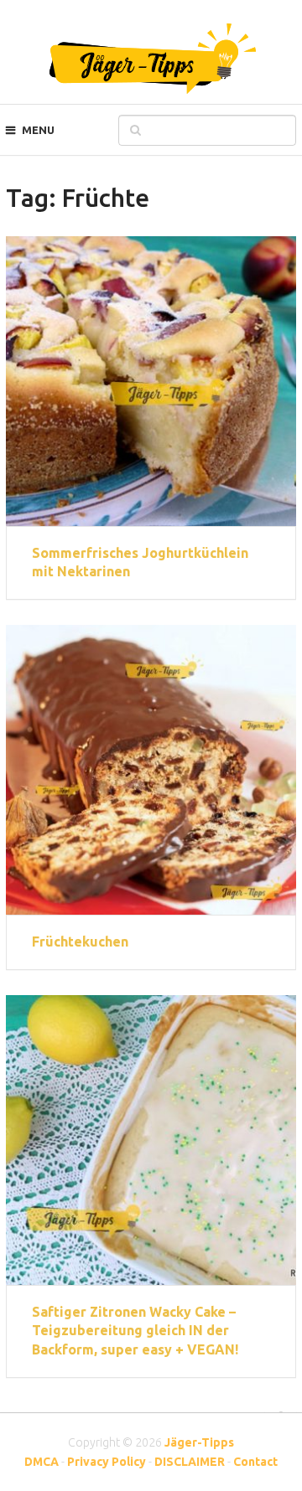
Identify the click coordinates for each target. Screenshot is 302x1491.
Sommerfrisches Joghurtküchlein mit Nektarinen (140, 562)
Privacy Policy (106, 1461)
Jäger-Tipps (199, 1442)
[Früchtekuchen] (151, 770)
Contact (255, 1461)
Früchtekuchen (80, 941)
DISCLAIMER (189, 1461)
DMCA (41, 1461)
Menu (38, 130)
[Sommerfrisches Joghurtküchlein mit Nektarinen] (151, 381)
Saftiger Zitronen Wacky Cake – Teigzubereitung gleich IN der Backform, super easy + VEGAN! (135, 1330)
